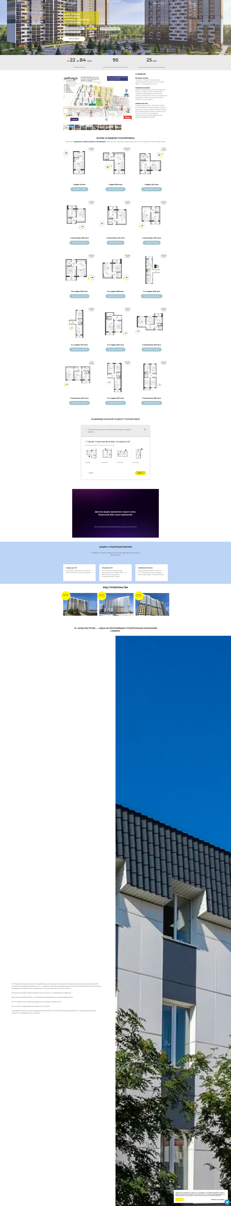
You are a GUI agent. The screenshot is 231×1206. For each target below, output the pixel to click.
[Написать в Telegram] (227, 1202)
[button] (79, 166)
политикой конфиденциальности (215, 1194)
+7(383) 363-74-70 (158, 3)
